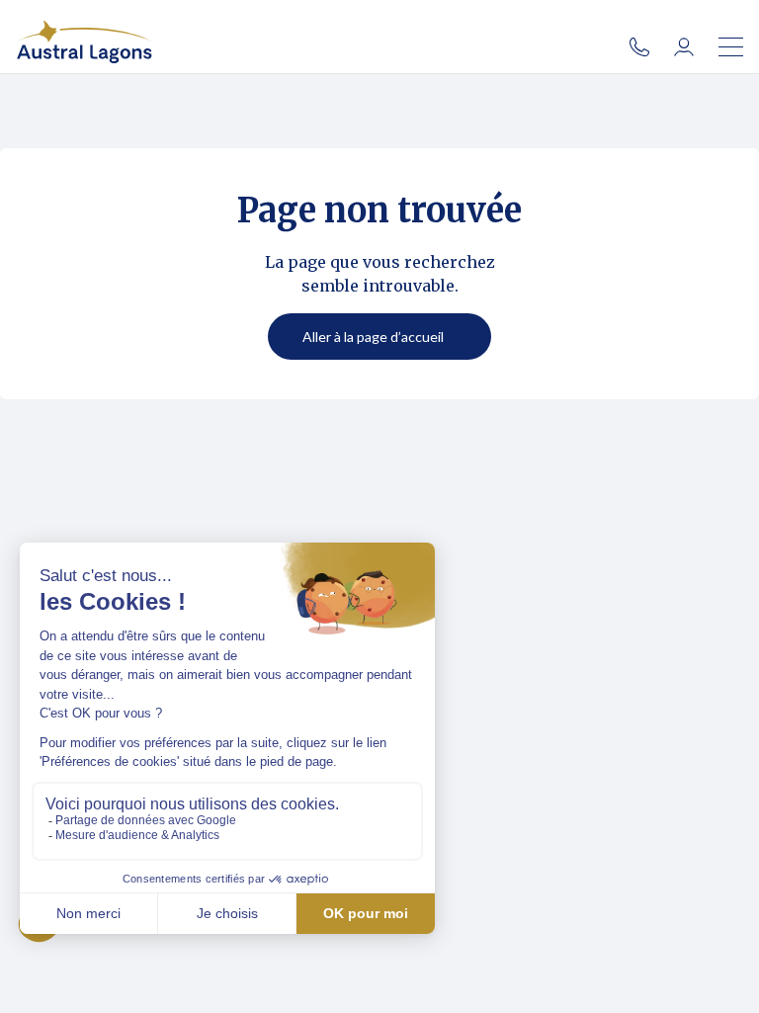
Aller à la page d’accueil (373, 336)
